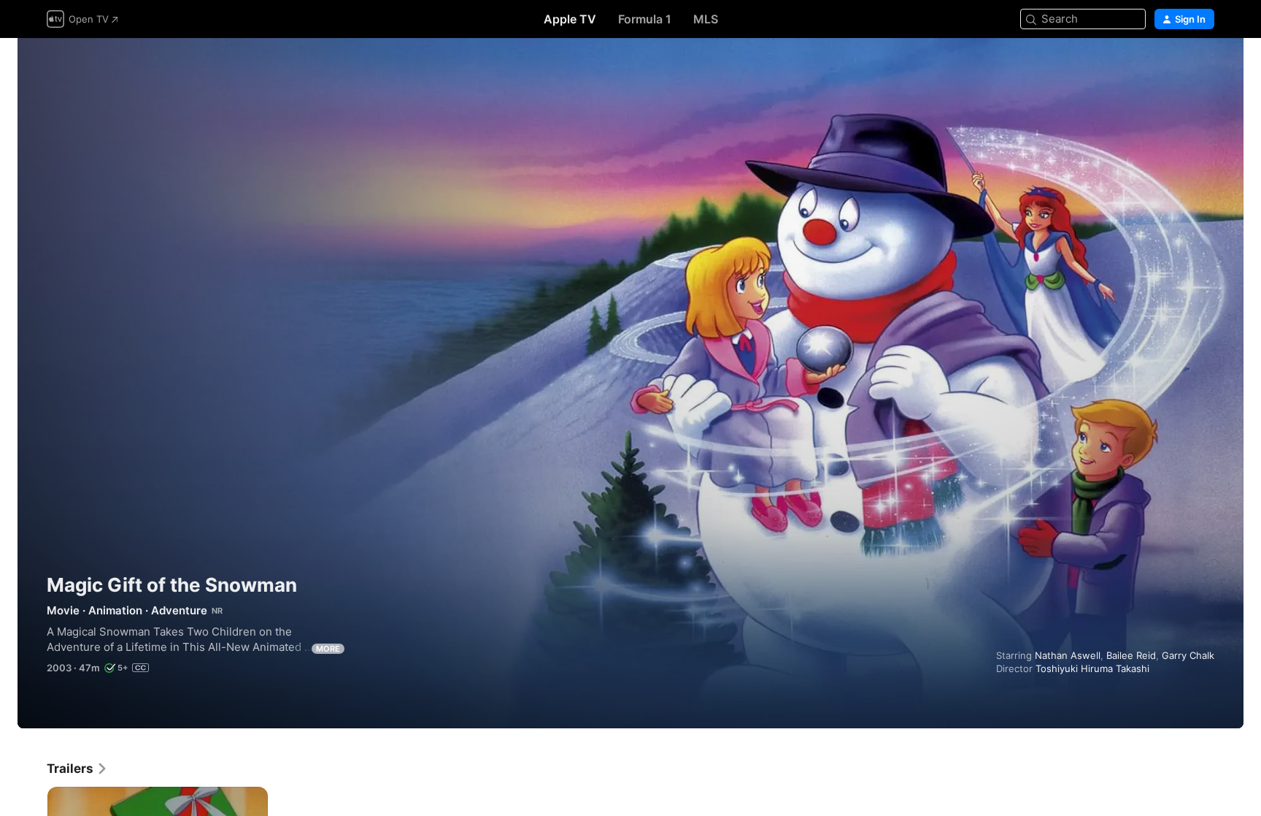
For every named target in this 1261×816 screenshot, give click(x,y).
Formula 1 (644, 19)
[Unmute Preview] (1204, 67)
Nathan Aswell (1067, 655)
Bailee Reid (1131, 655)
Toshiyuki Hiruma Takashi (1092, 668)
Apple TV (570, 19)
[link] (77, 768)
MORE (328, 649)
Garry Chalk (1188, 655)
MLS (705, 19)
